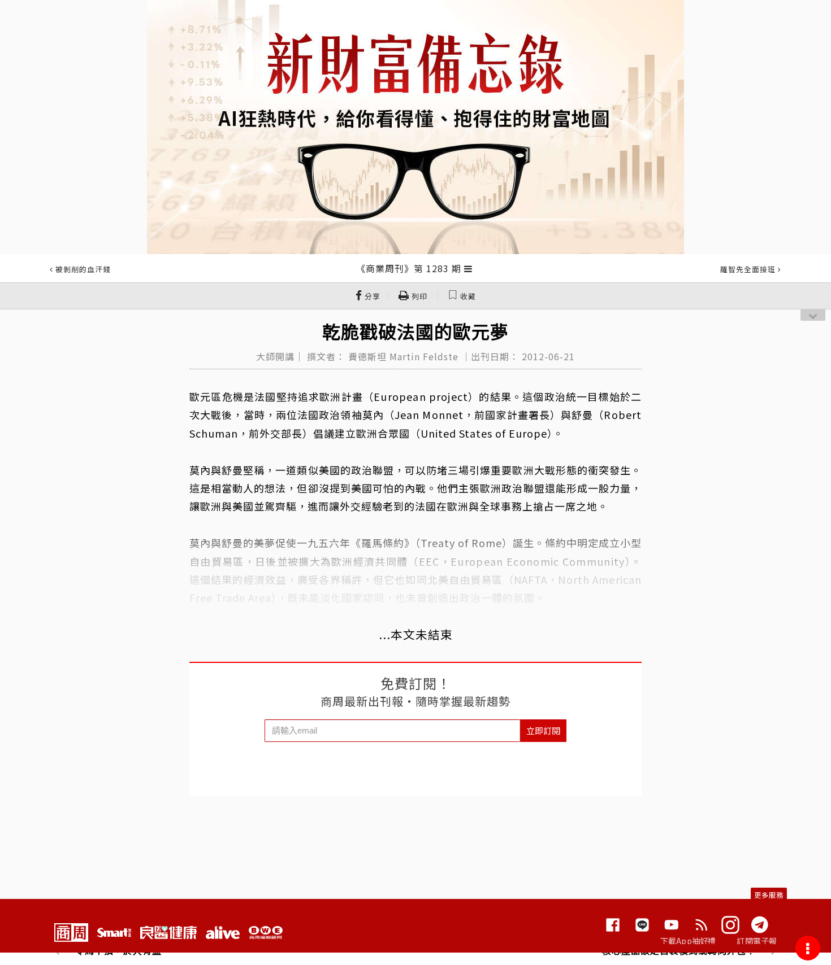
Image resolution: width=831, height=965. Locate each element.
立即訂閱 (543, 730)
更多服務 (769, 894)
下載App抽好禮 (688, 940)
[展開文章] (468, 268)
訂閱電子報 (757, 940)
